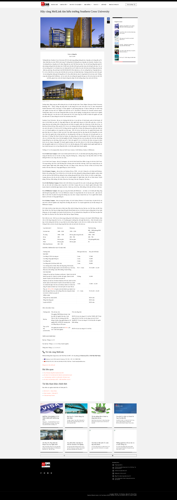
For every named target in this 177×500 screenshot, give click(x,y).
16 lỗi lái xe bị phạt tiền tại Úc (121, 470)
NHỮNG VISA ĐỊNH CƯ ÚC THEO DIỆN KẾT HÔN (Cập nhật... (50, 418)
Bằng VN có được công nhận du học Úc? (123, 476)
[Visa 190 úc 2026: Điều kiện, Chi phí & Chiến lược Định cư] (117, 51)
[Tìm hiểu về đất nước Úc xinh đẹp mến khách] (101, 435)
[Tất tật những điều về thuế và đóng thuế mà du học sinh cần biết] (101, 408)
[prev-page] (64, 455)
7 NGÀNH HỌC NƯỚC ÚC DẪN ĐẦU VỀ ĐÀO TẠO (57, 377)
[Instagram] (44, 473)
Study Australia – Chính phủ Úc (51, 393)
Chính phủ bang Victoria (49, 395)
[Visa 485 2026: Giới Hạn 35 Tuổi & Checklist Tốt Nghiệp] (76, 435)
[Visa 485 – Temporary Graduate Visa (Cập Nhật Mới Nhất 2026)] (117, 45)
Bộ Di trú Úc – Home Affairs (50, 391)
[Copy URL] (108, 22)
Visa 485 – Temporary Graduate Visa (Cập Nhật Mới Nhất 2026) (127, 45)
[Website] (51, 473)
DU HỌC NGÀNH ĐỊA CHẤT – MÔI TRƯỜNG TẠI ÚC (57, 379)
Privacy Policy (134, 494)
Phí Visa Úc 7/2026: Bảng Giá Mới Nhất (127, 57)
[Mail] (47, 473)
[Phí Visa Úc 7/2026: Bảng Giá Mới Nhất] (117, 57)
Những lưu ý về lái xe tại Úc (120, 473)
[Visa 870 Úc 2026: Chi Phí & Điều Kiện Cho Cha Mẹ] (117, 33)
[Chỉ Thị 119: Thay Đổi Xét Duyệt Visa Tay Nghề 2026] (51, 435)
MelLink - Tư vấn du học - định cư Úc (122, 494)
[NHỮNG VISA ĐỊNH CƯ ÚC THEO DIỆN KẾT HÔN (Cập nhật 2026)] (117, 27)
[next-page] (113, 455)
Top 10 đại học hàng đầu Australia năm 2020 (54, 372)
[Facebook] (108, 18)
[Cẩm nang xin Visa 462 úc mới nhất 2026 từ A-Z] (117, 39)
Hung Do (74, 54)
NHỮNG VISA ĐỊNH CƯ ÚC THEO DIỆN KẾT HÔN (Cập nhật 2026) (127, 26)
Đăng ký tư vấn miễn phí (48, 365)
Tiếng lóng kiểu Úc (118, 464)
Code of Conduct (133, 495)
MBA (49, 289)
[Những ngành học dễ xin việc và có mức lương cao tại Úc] (125, 435)
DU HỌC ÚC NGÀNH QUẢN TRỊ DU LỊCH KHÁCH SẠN (58, 375)
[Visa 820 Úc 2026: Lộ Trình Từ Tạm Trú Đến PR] (125, 408)
